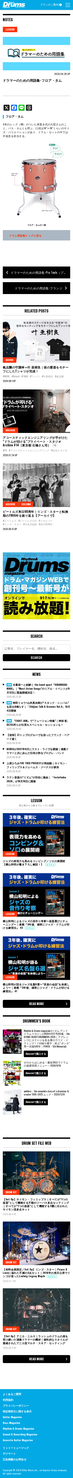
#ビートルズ (9, 520)
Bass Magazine (11, 1423)
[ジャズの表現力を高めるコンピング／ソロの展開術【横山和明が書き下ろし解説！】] (36, 835)
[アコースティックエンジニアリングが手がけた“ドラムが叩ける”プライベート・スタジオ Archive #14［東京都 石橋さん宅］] (36, 411)
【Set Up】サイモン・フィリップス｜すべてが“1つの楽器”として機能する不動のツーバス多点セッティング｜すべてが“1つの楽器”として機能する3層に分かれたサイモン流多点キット (36, 1204)
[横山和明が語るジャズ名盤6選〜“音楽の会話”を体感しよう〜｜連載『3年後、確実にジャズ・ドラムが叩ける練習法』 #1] (36, 958)
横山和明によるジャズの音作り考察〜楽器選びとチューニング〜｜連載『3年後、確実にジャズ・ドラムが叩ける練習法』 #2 (36, 924)
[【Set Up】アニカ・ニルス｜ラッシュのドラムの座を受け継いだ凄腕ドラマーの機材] (36, 1310)
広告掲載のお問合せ (14, 1459)
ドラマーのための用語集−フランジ (38, 288)
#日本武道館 (30, 524)
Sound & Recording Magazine (20, 1434)
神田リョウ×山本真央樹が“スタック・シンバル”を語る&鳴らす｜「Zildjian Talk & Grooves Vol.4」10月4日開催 (38, 706)
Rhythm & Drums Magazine (18, 1428)
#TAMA (24, 376)
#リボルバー (45, 520)
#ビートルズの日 (27, 520)
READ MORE (36, 1004)
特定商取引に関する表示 (17, 1411)
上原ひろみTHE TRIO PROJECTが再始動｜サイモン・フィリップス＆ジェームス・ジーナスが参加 (37, 765)
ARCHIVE (10, 430)
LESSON (10, 29)
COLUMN (26, 504)
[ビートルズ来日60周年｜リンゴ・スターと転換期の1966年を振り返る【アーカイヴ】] (36, 485)
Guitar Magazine (12, 1417)
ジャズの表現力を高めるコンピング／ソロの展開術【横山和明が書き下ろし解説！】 (34, 862)
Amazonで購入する (36, 1053)
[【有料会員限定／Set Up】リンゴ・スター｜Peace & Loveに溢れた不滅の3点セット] (36, 1243)
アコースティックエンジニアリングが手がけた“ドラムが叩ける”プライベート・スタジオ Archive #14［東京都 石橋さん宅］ (35, 441)
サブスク (50, 864)
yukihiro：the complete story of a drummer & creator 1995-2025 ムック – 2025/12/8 (46, 1092)
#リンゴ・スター (12, 524)
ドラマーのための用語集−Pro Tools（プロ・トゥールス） (40, 272)
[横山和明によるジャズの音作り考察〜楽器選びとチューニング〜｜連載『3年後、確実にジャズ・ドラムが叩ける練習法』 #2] (36, 895)
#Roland (15, 376)
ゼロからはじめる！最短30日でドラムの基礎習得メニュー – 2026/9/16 (46, 1063)
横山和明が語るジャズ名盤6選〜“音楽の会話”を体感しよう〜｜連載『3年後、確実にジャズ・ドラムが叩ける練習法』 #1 (36, 987)
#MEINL (6, 376)
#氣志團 (59, 376)
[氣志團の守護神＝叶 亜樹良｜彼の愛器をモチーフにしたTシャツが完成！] (36, 341)
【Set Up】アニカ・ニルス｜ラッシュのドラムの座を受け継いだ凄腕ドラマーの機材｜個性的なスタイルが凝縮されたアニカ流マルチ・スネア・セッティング (35, 1339)
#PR (5, 450)
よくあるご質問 (12, 1394)
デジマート (9, 1453)
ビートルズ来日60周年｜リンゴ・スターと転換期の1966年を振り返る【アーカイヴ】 (35, 513)
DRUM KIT (11, 1192)
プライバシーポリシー (16, 1405)
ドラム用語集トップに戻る (25, 235)
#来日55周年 (46, 524)
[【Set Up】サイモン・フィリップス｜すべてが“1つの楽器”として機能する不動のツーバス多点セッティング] (36, 1173)
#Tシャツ (35, 376)
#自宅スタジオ (59, 450)
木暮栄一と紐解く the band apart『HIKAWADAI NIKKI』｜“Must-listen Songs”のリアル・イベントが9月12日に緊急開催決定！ (38, 688)
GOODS (9, 360)
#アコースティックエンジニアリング (29, 450)
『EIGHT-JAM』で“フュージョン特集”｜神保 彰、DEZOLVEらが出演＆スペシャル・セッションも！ (38, 722)
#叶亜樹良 (47, 376)
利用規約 (8, 1400)
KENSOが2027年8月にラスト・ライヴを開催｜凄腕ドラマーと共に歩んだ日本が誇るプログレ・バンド (38, 751)
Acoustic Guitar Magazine (18, 1440)
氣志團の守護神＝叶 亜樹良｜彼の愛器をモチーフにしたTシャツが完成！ (36, 369)
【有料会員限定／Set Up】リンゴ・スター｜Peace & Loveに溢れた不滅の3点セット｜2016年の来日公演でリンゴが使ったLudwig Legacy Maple (36, 1272)
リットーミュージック (16, 1448)
